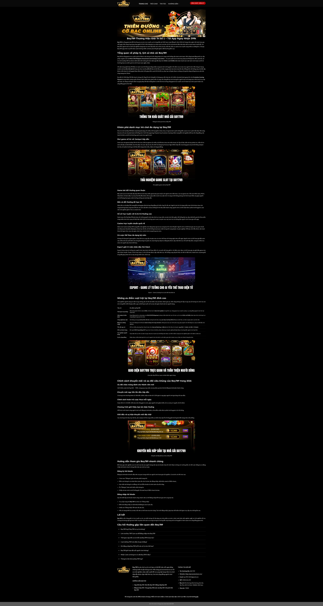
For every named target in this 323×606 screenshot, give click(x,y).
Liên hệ (135, 596)
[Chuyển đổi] (119, 529)
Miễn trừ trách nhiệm (157, 596)
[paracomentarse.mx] (126, 3)
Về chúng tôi (128, 596)
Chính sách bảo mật (171, 596)
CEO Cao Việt (181, 596)
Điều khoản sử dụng (144, 596)
